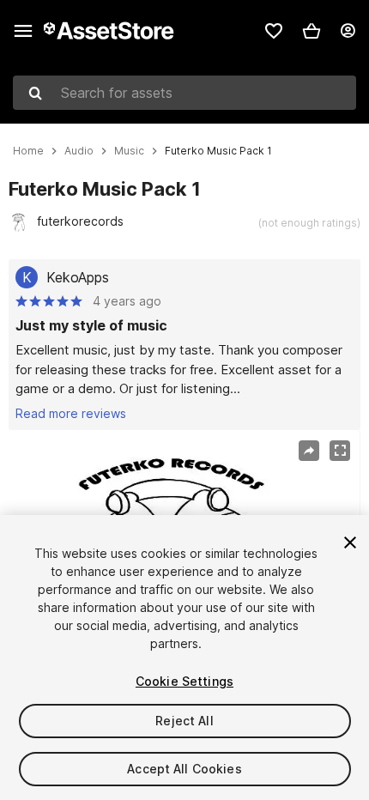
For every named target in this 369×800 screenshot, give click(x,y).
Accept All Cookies (184, 768)
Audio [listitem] (79, 151)
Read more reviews (70, 413)
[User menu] (347, 30)
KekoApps (77, 277)
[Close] (350, 542)
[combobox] (184, 93)
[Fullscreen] (340, 450)
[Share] (309, 450)
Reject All (184, 720)
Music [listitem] (129, 151)
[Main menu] (23, 31)
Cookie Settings (184, 681)
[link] (273, 31)
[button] (311, 31)
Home (28, 151)
